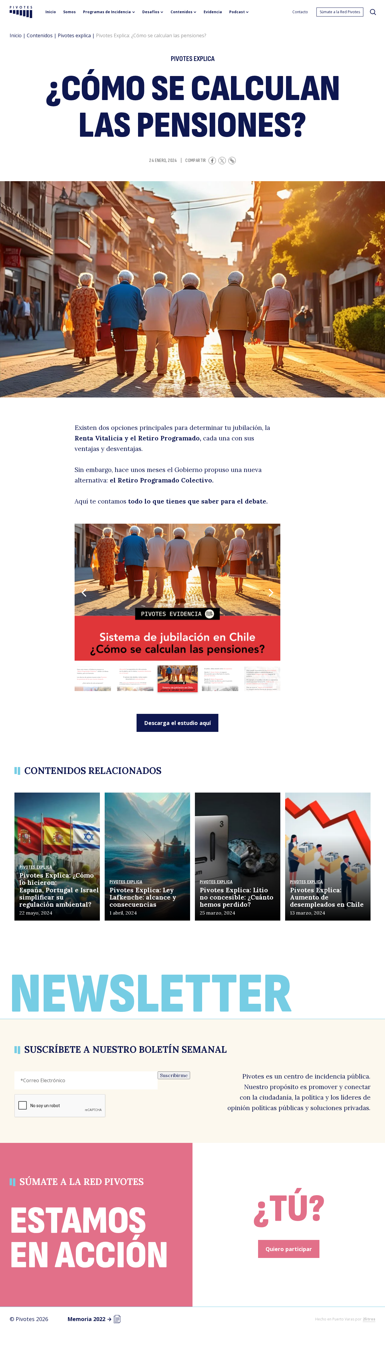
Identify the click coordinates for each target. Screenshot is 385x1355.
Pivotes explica (74, 35)
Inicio (16, 35)
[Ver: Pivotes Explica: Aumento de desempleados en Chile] (328, 857)
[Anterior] (84, 592)
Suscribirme (174, 1075)
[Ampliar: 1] (177, 592)
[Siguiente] (271, 592)
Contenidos (40, 35)
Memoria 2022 (89, 1319)
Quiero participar (289, 1249)
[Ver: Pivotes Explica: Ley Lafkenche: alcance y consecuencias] (147, 857)
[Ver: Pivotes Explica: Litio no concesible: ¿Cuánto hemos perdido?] (237, 857)
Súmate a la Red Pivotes (340, 11)
